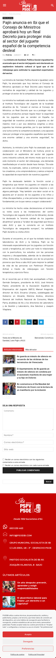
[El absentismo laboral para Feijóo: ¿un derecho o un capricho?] (9, 602)
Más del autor (31, 350)
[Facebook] (5, 322)
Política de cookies (17, 654)
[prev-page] (4, 396)
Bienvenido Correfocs (44, 338)
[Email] (35, 322)
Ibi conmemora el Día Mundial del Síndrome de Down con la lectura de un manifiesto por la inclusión (35, 387)
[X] (11, 322)
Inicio (5, 14)
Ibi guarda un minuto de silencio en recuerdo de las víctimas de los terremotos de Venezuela (34, 359)
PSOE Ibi (9, 55)
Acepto (28, 634)
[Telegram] (41, 322)
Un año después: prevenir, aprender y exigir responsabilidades (32, 585)
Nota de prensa (15, 14)
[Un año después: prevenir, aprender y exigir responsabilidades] (9, 586)
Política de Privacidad (36, 654)
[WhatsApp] (23, 322)
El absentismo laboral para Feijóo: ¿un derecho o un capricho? (32, 601)
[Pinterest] (17, 322)
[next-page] (8, 396)
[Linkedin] (29, 322)
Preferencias (28, 648)
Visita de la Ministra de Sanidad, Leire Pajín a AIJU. (14, 339)
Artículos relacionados (13, 350)
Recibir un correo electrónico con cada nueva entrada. (27, 465)
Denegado (28, 641)
